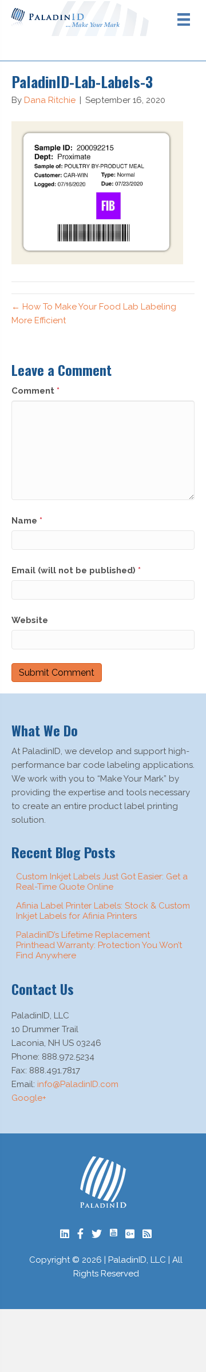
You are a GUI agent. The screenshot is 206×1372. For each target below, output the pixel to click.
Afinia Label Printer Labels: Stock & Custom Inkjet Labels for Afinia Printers (103, 911)
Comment (35, 391)
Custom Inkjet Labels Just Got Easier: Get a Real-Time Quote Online (102, 881)
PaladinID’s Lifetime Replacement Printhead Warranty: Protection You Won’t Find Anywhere (99, 945)
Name (26, 521)
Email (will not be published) (76, 570)
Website (29, 620)
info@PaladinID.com (77, 1084)
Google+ (28, 1098)
